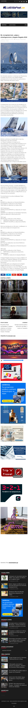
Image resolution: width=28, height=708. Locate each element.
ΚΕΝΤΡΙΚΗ (4, 24)
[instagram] (26, 1)
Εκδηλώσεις (3, 40)
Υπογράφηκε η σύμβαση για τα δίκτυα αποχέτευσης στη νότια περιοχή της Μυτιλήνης (17, 632)
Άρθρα (3, 294)
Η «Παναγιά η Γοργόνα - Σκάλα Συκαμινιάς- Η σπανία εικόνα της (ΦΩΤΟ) (14, 315)
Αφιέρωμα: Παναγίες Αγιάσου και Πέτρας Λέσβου (12, 289)
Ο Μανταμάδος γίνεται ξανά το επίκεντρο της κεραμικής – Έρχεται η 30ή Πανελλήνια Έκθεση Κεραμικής (17, 666)
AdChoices (3, 695)
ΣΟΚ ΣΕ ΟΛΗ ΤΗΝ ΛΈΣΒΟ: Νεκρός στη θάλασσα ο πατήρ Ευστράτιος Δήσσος (17, 679)
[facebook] (19, 1)
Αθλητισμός (17, 39)
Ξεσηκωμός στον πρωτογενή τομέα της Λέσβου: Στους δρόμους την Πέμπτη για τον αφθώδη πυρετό (18, 578)
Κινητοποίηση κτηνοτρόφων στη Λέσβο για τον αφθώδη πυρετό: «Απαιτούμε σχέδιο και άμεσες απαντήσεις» (17, 640)
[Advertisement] (14, 549)
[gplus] (24, 1)
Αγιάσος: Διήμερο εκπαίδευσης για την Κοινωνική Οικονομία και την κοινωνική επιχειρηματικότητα (17, 585)
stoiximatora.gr (13, 562)
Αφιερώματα (4, 281)
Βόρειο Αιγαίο (23, 39)
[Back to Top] (14, 706)
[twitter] (22, 1)
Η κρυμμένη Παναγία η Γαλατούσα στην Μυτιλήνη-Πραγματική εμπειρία (13, 301)
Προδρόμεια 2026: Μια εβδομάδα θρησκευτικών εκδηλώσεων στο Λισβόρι (16, 593)
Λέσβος (7, 40)
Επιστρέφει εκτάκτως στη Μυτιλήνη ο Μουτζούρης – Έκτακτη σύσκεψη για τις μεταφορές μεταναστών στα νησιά (17, 625)
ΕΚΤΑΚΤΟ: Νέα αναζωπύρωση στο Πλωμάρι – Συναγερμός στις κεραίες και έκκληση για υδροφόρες (18, 685)
